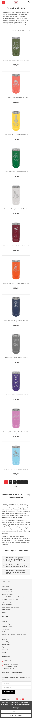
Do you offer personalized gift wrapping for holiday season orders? (15, 572)
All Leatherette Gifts (7, 589)
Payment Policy (6, 624)
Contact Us (5, 649)
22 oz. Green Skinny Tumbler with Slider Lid (16, 171)
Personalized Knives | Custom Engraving (13, 597)
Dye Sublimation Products (9, 591)
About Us (4, 639)
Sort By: (14, 30)
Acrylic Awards (5, 586)
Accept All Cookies (16, 715)
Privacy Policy (5, 642)
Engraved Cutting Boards (8, 602)
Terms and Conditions (7, 626)
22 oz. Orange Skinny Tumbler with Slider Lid (16, 283)
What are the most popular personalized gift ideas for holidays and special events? (15, 559)
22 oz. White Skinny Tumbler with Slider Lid (16, 208)
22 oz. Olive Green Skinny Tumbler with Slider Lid (16, 60)
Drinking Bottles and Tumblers (10, 599)
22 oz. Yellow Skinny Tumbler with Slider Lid (16, 134)
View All (4, 612)
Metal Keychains (6, 609)
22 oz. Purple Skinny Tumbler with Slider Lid (16, 394)
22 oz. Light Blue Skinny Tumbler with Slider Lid (16, 469)
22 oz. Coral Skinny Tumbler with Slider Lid (16, 97)
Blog (3, 647)
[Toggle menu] (3, 2)
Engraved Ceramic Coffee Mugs (10, 607)
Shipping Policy (6, 644)
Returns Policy (5, 629)
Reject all (16, 711)
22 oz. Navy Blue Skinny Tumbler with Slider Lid (16, 321)
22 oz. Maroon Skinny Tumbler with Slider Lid (16, 246)
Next (15, 486)
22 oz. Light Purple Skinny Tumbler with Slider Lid (16, 432)
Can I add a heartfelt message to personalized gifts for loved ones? (17, 565)
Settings (16, 708)
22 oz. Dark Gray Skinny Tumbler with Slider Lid (16, 358)
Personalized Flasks (7, 604)
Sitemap (4, 652)
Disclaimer (4, 621)
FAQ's (3, 631)
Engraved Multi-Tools (7, 594)
